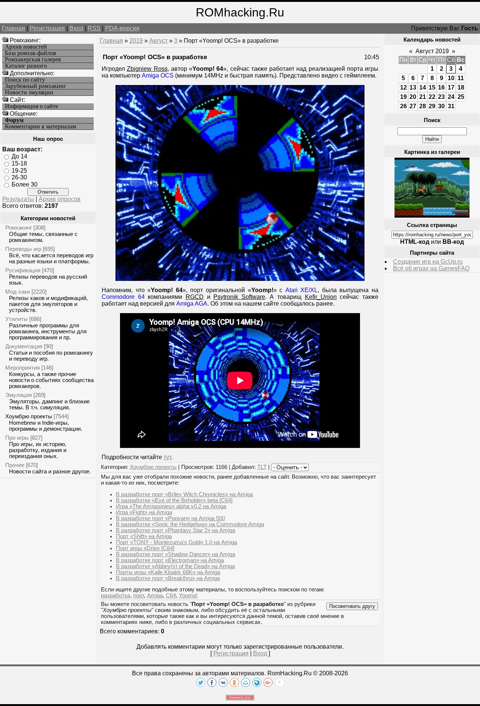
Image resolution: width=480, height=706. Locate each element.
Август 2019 (432, 51)
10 (451, 78)
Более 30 (25, 184)
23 (441, 97)
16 (441, 87)
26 (403, 106)
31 (451, 106)
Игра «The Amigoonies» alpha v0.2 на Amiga (171, 506)
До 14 (19, 156)
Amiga (155, 596)
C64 (171, 596)
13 (413, 87)
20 (413, 97)
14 (422, 87)
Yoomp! (188, 596)
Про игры (17, 437)
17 (451, 87)
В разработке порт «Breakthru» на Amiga (168, 578)
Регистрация (47, 28)
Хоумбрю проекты (28, 416)
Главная (13, 28)
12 (403, 87)
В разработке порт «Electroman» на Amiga (170, 560)
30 (441, 106)
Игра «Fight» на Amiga (144, 512)
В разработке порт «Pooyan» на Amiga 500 (170, 518)
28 (422, 106)
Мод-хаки (17, 291)
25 (461, 97)
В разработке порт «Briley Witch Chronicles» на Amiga (184, 494)
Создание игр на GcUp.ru (428, 261)
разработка (115, 596)
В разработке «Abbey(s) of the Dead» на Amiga (175, 566)
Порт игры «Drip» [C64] (145, 548)
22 (432, 97)
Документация (23, 346)
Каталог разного (26, 66)
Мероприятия (22, 367)
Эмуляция (18, 395)
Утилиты (16, 319)
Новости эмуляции (29, 93)
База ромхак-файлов (30, 53)
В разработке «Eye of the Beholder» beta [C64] (174, 500)
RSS (94, 28)
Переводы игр (23, 249)
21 (422, 97)
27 (413, 106)
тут (167, 457)
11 (461, 78)
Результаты (18, 199)
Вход (76, 28)
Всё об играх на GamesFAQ (431, 268)
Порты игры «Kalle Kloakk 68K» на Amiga (168, 572)
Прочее (14, 465)
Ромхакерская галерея (33, 60)
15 (432, 87)
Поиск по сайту (25, 80)
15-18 (19, 163)
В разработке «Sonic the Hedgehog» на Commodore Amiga (190, 524)
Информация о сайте (31, 106)
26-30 (19, 177)
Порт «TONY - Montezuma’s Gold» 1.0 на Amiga (176, 542)
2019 (136, 40)
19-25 (19, 170)
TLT (262, 467)
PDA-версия (122, 28)
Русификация (22, 270)
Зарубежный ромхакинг (35, 86)
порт (138, 596)
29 (432, 106)
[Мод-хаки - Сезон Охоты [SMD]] (432, 215)
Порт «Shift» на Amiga (144, 536)
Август (158, 40)
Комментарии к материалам (40, 127)
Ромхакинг (18, 227)
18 (461, 87)
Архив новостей (26, 47)
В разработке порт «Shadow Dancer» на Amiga (175, 554)
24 (451, 97)
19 (403, 97)
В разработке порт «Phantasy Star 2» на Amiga (175, 530)
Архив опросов (60, 199)
